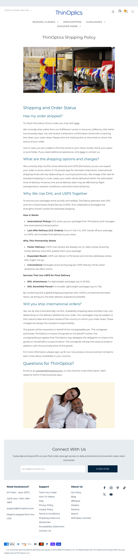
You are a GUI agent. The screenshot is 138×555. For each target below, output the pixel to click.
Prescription (72, 22)
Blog (73, 496)
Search (74, 513)
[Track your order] (120, 11)
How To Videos (47, 496)
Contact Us (45, 530)
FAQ (41, 501)
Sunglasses (94, 22)
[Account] (113, 11)
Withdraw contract (81, 518)
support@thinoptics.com (49, 370)
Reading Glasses (44, 22)
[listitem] (69, 3)
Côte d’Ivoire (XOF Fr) (16, 10)
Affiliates (75, 501)
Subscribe (102, 469)
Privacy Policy (46, 505)
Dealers (75, 505)
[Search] (132, 11)
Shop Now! (90, 3)
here (82, 152)
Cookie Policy (46, 509)
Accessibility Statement (51, 526)
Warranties (45, 522)
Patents (75, 509)
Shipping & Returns (49, 518)
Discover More (67, 26)
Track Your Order (48, 492)
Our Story (76, 492)
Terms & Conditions (49, 513)
